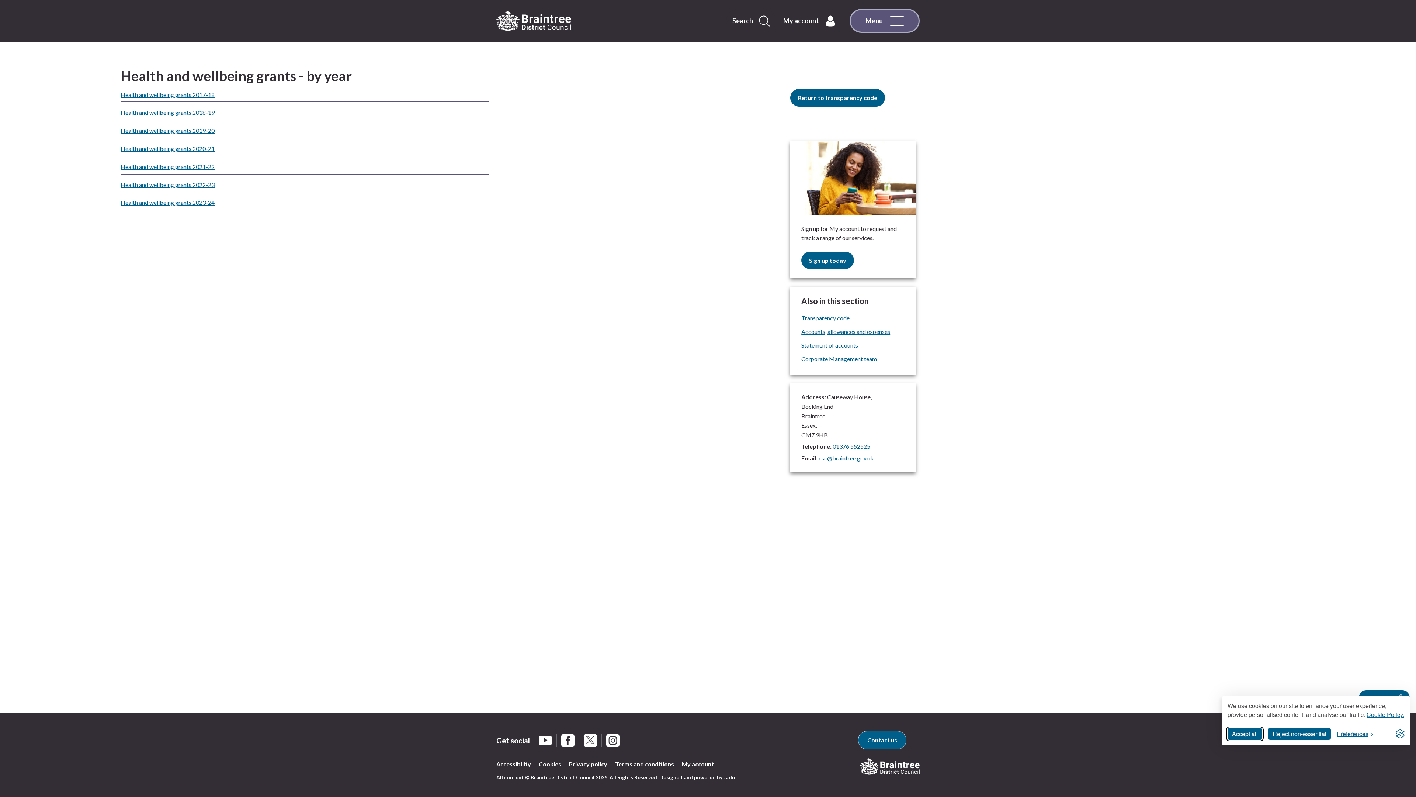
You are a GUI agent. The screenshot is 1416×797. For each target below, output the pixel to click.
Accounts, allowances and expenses (845, 331)
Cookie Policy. (1385, 714)
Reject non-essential (1299, 733)
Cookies (550, 763)
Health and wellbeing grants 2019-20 (168, 130)
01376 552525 (851, 446)
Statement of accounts (829, 345)
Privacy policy (588, 763)
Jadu (729, 777)
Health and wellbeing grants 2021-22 (168, 166)
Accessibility (513, 763)
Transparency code (825, 317)
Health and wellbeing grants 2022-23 (168, 184)
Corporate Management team (839, 358)
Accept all (1245, 733)
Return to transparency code (837, 97)
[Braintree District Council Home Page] (533, 21)
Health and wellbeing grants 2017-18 (168, 94)
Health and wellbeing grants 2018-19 (168, 112)
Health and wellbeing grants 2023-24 (168, 202)
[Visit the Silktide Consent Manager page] (1400, 733)
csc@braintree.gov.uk (846, 458)
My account (698, 763)
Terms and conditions (644, 763)
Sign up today (827, 260)
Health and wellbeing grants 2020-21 (168, 148)
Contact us (882, 739)
